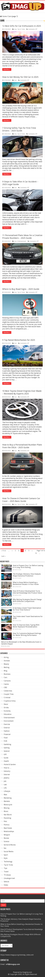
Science (6, 841)
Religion (7, 835)
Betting (6, 667)
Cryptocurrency (10, 701)
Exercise (7, 724)
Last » (3, 556)
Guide (6, 758)
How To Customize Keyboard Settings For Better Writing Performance (27, 634)
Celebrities (8, 691)
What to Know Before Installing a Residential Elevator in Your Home (26, 583)
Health (6, 761)
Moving (6, 808)
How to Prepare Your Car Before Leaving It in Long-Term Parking (28, 566)
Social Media (8, 852)
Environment (9, 721)
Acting (6, 657)
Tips (5, 868)
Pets (5, 821)
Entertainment (21, 241)
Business (7, 674)
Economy (7, 711)
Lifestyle (7, 791)
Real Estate (8, 828)
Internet (7, 775)
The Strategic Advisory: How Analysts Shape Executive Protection (27, 575)
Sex (5, 848)
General (7, 751)
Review (6, 838)
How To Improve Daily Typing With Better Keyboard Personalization (26, 626)
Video (6, 885)
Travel (6, 872)
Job (5, 781)
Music (6, 811)
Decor (6, 704)
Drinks (6, 708)
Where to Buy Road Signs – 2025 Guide (20, 289)
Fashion (7, 731)
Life (5, 788)
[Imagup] (22, 6)
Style (5, 858)
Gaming (7, 748)
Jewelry (6, 778)
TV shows (7, 875)
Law (5, 785)
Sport (6, 855)
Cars (15, 29)
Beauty (6, 664)
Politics (6, 825)
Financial (7, 734)
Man (5, 795)
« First (3, 551)
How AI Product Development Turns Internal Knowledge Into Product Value (27, 592)
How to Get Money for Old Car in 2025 (20, 77)
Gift (5, 754)
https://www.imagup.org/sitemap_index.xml (17, 955)
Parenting (7, 818)
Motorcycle (8, 805)
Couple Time (9, 694)
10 (36, 553)
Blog (5, 671)
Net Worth (8, 815)
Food (6, 738)
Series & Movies (10, 845)
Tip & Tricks (21, 29)
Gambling (7, 744)
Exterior (7, 728)
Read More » (7, 69)
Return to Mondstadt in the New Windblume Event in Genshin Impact (21, 643)
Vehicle (6, 882)
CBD (5, 687)
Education (7, 714)
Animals (7, 661)
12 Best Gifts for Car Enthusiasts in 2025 (21, 26)
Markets (7, 801)
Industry (7, 771)
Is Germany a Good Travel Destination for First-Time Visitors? (27, 609)
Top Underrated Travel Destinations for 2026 (28, 617)
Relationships (9, 831)
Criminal (7, 698)
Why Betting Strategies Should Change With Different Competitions (27, 600)
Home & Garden (10, 764)
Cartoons (7, 681)
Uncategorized (9, 878)
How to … (7, 768)
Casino (6, 684)
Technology (8, 862)
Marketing (8, 798)
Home (4, 16)
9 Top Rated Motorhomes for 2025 (18, 340)
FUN (5, 741)
